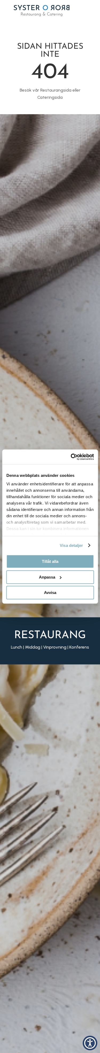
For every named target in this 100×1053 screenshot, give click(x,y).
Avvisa (50, 592)
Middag (32, 647)
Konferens (79, 647)
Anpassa (47, 577)
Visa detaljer (71, 545)
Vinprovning (54, 647)
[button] (90, 1043)
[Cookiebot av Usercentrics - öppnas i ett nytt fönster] (71, 456)
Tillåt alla (50, 561)
